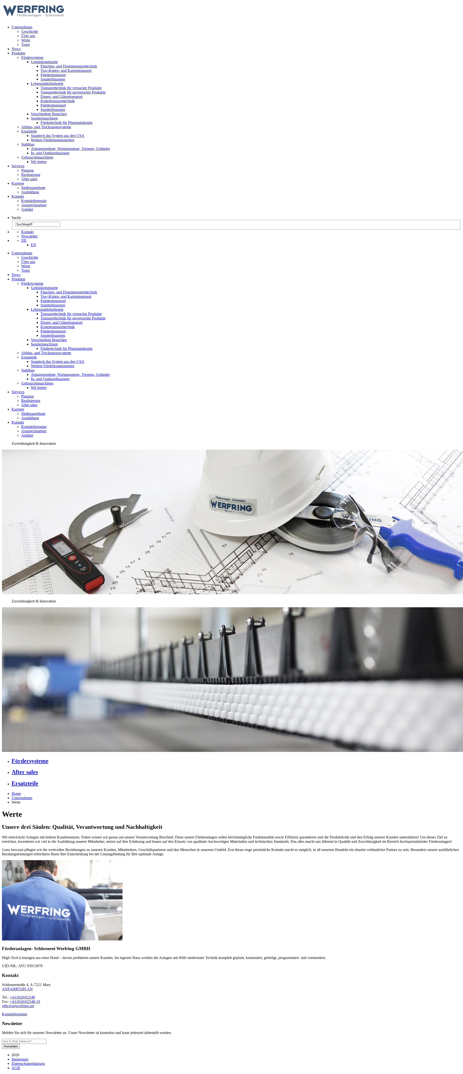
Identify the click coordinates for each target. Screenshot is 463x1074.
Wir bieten (39, 162)
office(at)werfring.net (18, 1006)
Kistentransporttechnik (58, 101)
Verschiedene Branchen (49, 114)
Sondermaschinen (44, 118)
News (16, 49)
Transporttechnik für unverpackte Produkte (73, 92)
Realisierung (30, 175)
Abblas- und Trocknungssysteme (46, 127)
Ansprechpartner (34, 205)
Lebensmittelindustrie (47, 83)
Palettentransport (53, 75)
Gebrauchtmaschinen (37, 157)
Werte (25, 40)
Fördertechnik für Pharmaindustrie (67, 123)
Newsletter (29, 236)
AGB (16, 1068)
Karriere (18, 183)
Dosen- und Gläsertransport (61, 97)
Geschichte (29, 31)
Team (25, 44)
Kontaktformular (34, 201)
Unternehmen (22, 27)
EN (33, 245)
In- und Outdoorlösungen (50, 153)
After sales (29, 179)
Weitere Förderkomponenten (52, 140)
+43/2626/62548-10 (25, 1002)
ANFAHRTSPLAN (17, 989)
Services (18, 166)
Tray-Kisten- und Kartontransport (66, 70)
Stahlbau (27, 144)
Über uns (28, 36)
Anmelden (11, 1046)
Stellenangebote (33, 188)
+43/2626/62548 (22, 997)
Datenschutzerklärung (28, 1063)
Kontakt (18, 196)
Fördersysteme (32, 57)
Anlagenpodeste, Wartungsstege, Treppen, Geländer (70, 149)
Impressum (20, 1059)
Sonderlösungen (53, 79)
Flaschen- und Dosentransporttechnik (69, 66)
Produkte (18, 53)
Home (16, 793)
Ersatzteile (29, 131)
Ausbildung (30, 192)
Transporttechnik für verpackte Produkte (71, 88)
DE (24, 240)
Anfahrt (27, 209)
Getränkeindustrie (44, 62)
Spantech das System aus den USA (57, 136)
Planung (27, 170)
